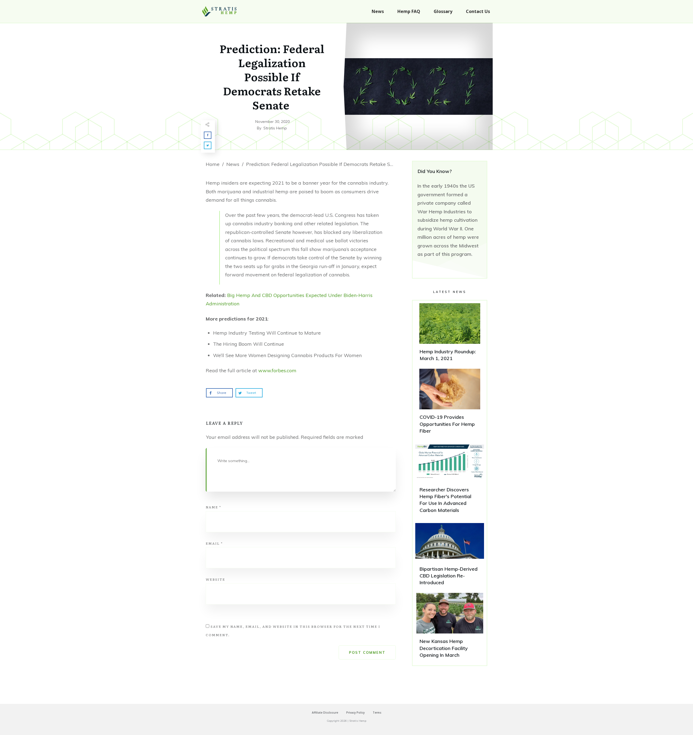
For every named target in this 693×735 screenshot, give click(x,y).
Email (214, 543)
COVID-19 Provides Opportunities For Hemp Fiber (449, 404)
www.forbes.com (277, 370)
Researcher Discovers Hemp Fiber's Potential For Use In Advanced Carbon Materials (449, 479)
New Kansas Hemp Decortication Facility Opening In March (449, 628)
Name (213, 507)
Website (215, 579)
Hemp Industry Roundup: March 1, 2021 (449, 334)
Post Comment (367, 652)
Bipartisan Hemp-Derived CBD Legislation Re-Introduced (449, 555)
